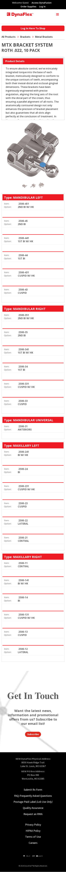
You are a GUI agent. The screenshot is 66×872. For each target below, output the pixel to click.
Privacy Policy (33, 824)
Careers (33, 843)
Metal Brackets (44, 36)
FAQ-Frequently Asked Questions (33, 795)
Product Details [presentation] (14, 61)
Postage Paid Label (33, 801)
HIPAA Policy (33, 830)
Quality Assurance (33, 808)
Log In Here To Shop (33, 28)
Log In (42, 7)
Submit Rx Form (33, 789)
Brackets (25, 36)
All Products (9, 36)
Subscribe (33, 734)
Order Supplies (28, 7)
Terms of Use (33, 836)
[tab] (33, 61)
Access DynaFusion (42, 3)
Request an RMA (33, 814)
